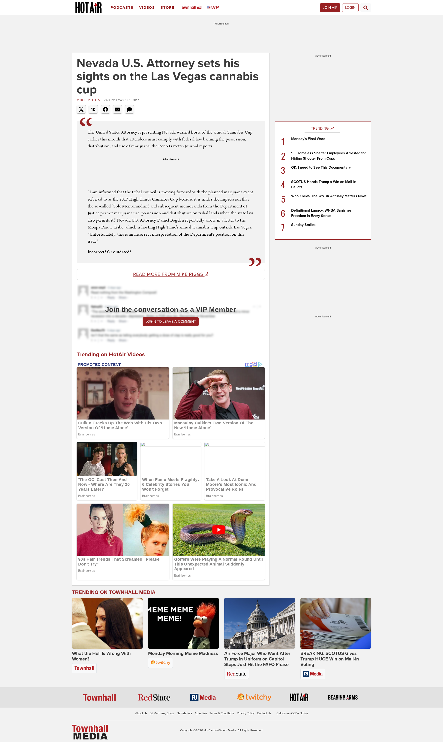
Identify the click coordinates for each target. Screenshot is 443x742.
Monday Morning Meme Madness (183, 653)
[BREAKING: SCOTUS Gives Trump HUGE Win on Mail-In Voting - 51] (335, 623)
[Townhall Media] (90, 732)
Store (167, 7)
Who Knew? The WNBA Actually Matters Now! (329, 196)
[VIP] (213, 8)
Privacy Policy (245, 713)
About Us (141, 713)
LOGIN (350, 7)
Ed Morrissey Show (162, 713)
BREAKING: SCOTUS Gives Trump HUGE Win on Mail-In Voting (329, 659)
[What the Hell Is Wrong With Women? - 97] (107, 623)
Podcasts (122, 7)
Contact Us (264, 713)
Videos (147, 7)
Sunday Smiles (303, 224)
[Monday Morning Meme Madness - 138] (183, 623)
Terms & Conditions (222, 713)
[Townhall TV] (191, 8)
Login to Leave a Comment (171, 321)
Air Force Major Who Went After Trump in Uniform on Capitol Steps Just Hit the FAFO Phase (257, 659)
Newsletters (184, 713)
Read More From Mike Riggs (169, 274)
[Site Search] (365, 7)
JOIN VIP (330, 7)
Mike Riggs (89, 100)
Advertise (201, 713)
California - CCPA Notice (292, 713)
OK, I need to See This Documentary (321, 167)
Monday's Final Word (308, 139)
